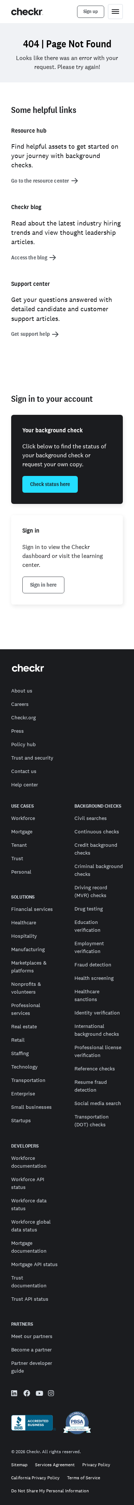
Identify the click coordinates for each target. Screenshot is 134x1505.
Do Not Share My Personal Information (50, 1491)
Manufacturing (28, 949)
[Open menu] (115, 11)
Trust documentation (29, 1281)
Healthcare (23, 922)
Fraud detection (92, 964)
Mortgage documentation (29, 1247)
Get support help (30, 334)
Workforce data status (29, 1204)
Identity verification (97, 1012)
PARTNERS (22, 1324)
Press (17, 731)
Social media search (97, 1103)
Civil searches (90, 818)
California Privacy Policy (35, 1478)
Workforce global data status (31, 1225)
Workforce (23, 818)
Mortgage (21, 831)
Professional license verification (97, 1051)
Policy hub (23, 744)
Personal (21, 871)
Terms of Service (83, 1478)
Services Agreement (55, 1465)
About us (21, 690)
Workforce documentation (29, 1162)
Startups (21, 1120)
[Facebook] (26, 1394)
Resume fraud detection (90, 1086)
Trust (17, 858)
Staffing (20, 1053)
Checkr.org (23, 717)
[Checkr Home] (27, 11)
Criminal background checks (98, 870)
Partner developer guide (31, 1367)
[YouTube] (39, 1394)
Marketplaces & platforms (29, 966)
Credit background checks (95, 849)
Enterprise (23, 1093)
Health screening (94, 978)
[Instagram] (51, 1394)
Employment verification (89, 947)
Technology (24, 1066)
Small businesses (31, 1107)
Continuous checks (96, 831)
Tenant (19, 845)
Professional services (25, 1009)
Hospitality (24, 936)
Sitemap (19, 1465)
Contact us (23, 771)
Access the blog (29, 257)
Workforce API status (27, 1183)
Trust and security (32, 757)
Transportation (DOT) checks (91, 1120)
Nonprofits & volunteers (26, 988)
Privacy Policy (96, 1465)
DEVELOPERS (25, 1146)
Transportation (28, 1080)
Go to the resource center (40, 180)
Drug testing (88, 908)
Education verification (87, 926)
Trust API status (29, 1299)
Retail (18, 1040)
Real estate (24, 1026)
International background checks (96, 1030)
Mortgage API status (34, 1264)
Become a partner (31, 1349)
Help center (24, 784)
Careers (20, 704)
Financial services (32, 909)
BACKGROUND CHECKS (97, 806)
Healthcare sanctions (86, 995)
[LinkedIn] (14, 1394)
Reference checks (94, 1068)
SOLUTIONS (23, 897)
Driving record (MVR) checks (90, 891)
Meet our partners (31, 1336)
